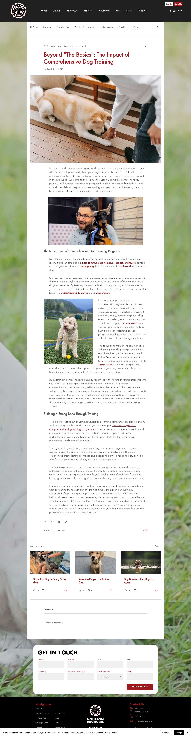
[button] (157, 27)
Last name (71, 659)
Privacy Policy (110, 732)
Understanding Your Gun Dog (113, 27)
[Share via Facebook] (45, 521)
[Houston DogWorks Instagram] (174, 11)
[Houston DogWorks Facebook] (170, 11)
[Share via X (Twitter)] (52, 521)
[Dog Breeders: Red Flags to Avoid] (141, 562)
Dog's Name (42, 671)
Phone (128, 659)
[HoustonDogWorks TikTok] (181, 11)
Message (129, 671)
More (135, 27)
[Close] (187, 732)
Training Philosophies (84, 27)
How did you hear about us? (76, 671)
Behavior (47, 27)
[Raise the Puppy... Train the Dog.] (95, 562)
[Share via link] (65, 521)
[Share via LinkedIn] (58, 521)
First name (41, 659)
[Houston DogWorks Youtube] (177, 11)
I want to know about (103, 671)
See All (158, 546)
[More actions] (145, 46)
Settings (165, 732)
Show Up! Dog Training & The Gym (49, 580)
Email (99, 659)
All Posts (34, 27)
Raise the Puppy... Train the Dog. (94, 580)
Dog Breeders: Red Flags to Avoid (138, 580)
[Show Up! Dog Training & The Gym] (50, 562)
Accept (179, 732)
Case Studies (63, 27)
